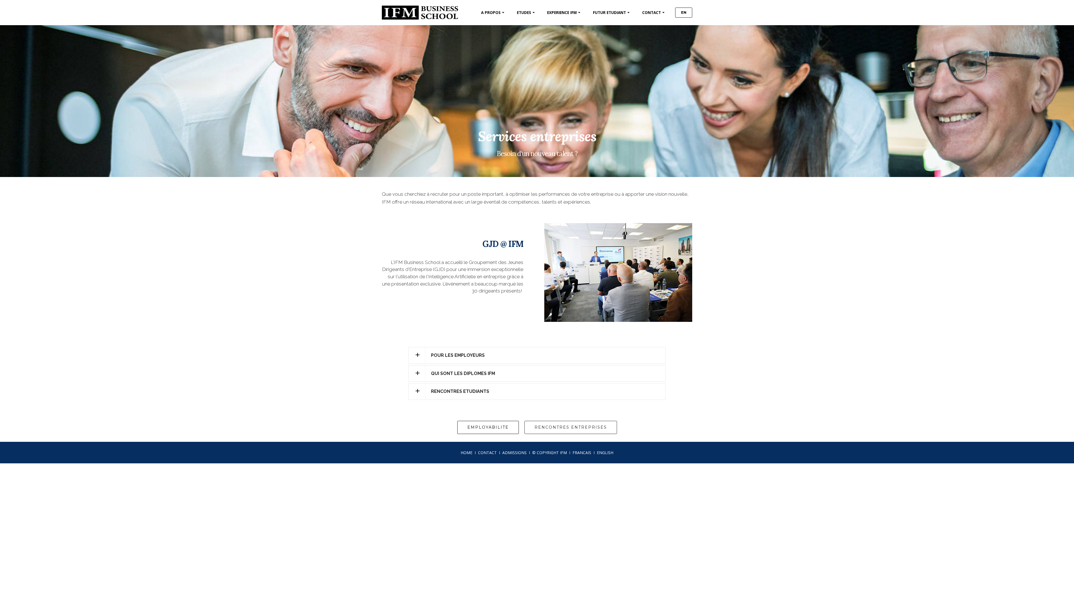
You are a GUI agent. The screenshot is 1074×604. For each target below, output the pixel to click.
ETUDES (524, 12)
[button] (537, 355)
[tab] (537, 355)
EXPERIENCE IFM (562, 12)
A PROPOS (491, 12)
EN (683, 12)
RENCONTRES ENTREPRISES (570, 427)
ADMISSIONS (514, 452)
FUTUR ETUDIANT (609, 12)
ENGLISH (605, 452)
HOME (466, 452)
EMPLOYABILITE (488, 427)
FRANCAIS (582, 452)
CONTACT (651, 12)
